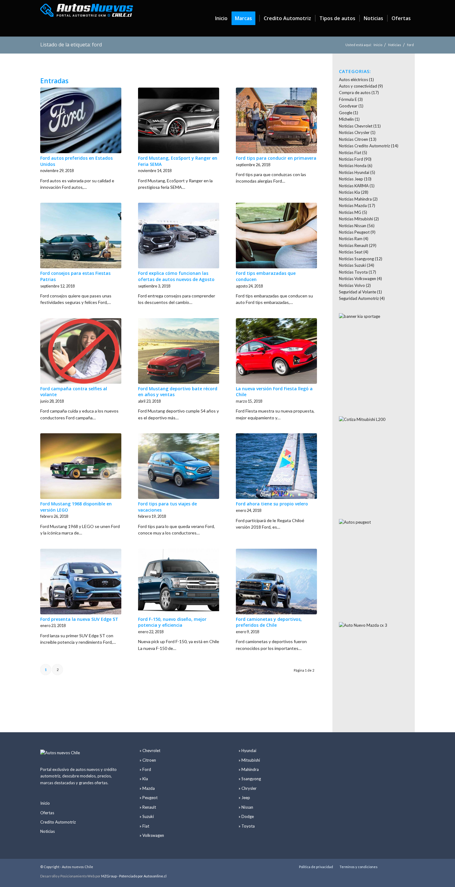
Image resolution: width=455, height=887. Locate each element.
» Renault (148, 807)
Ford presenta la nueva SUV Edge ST (79, 619)
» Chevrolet (150, 750)
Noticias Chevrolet (355, 125)
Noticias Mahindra (355, 199)
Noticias (47, 831)
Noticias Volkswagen (357, 278)
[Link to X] (391, 866)
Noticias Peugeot (354, 232)
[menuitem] (221, 18)
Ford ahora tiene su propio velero (272, 504)
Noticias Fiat (350, 152)
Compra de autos (354, 92)
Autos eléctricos (353, 79)
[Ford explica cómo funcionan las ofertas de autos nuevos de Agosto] (178, 235)
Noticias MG (350, 212)
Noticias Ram (350, 238)
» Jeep (244, 797)
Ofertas (47, 812)
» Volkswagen (152, 835)
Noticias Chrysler (354, 132)
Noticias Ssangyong (356, 258)
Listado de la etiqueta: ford (71, 44)
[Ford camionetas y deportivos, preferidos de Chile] (276, 581)
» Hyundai (247, 750)
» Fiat (144, 826)
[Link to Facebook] (410, 866)
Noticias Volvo (352, 285)
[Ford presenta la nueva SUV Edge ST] (80, 581)
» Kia (144, 778)
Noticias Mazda (353, 205)
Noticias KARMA (354, 185)
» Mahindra (249, 769)
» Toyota (247, 826)
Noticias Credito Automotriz (364, 145)
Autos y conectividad (358, 86)
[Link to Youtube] (400, 866)
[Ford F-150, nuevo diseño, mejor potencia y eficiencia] (178, 581)
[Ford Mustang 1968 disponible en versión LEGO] (80, 466)
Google (345, 112)
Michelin (346, 119)
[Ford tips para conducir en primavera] (276, 120)
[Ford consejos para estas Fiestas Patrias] (80, 235)
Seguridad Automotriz (359, 298)
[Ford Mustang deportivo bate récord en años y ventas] (178, 351)
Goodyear (348, 105)
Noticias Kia (349, 192)
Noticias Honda (352, 165)
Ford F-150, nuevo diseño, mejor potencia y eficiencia (172, 622)
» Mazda (147, 788)
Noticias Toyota (353, 272)
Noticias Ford (351, 159)
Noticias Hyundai (354, 172)
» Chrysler (248, 788)
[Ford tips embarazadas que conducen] (276, 235)
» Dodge (246, 816)
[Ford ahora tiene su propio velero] (276, 466)
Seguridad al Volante (357, 291)
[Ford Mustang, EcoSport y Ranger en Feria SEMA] (178, 120)
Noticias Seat (350, 251)
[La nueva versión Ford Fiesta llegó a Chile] (276, 351)
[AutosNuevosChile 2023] (86, 18)
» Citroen (148, 760)
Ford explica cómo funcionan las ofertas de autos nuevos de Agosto (176, 276)
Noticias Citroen (353, 139)
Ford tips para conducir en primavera (276, 158)
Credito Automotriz (58, 822)
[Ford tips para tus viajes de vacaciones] (178, 466)
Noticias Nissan (352, 225)
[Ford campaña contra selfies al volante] (80, 351)
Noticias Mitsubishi (356, 218)
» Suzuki (147, 816)
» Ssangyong (250, 778)
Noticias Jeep (351, 178)
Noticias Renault (353, 245)
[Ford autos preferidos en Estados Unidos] (80, 120)
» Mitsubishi (249, 760)
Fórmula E (348, 99)
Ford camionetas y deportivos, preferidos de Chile (269, 622)
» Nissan (246, 807)
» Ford (145, 769)
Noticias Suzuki (352, 265)
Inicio (45, 803)
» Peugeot (149, 797)
